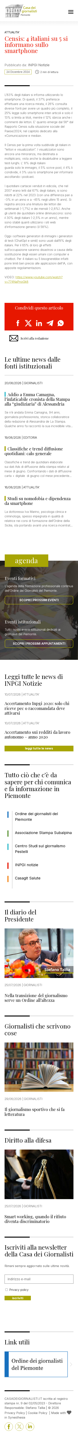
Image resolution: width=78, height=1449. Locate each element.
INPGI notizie (26, 865)
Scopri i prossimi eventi (39, 600)
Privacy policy (19, 1290)
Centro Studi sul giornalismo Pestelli (40, 849)
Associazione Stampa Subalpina (43, 832)
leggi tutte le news (39, 748)
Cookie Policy (37, 1413)
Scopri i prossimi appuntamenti (39, 643)
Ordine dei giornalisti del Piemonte (36, 817)
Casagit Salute (28, 878)
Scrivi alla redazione (35, 338)
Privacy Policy (15, 1413)
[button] (70, 1364)
